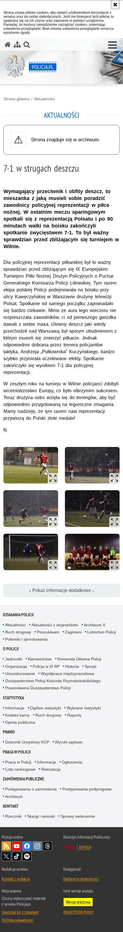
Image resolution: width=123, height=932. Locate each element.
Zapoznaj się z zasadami (20, 912)
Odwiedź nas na (16, 846)
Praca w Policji (17, 752)
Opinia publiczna (20, 722)
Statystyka (13, 698)
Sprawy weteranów (78, 816)
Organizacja (16, 666)
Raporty (74, 715)
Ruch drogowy (18, 632)
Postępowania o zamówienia (31, 789)
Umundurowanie (20, 673)
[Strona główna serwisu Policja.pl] (8, 44)
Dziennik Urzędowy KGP (27, 742)
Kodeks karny (17, 715)
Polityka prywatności (17, 920)
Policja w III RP (46, 666)
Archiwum (14, 796)
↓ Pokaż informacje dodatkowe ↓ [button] (61, 590)
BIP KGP (85, 847)
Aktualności (44, 99)
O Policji (11, 649)
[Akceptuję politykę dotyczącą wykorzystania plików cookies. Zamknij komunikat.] (115, 4)
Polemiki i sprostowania (26, 639)
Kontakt (11, 806)
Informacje (14, 708)
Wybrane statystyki (84, 708)
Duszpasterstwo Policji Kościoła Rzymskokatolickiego (53, 680)
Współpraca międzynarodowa (67, 673)
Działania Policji (18, 615)
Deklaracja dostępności (81, 879)
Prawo (9, 732)
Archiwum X (94, 625)
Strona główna (16, 99)
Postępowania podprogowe (87, 789)
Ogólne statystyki (45, 708)
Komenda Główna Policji (79, 659)
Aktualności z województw (54, 625)
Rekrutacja (51, 769)
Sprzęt (90, 666)
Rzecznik (13, 816)
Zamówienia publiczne (23, 779)
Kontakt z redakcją (16, 879)
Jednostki (13, 659)
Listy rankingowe (20, 769)
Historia (72, 666)
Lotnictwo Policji (101, 632)
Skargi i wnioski (41, 816)
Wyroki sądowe (68, 742)
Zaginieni (73, 632)
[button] (112, 45)
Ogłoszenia (72, 762)
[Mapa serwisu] (17, 44)
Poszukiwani (48, 632)
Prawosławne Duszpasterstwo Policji (38, 688)
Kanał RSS (6, 846)
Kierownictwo (40, 659)
